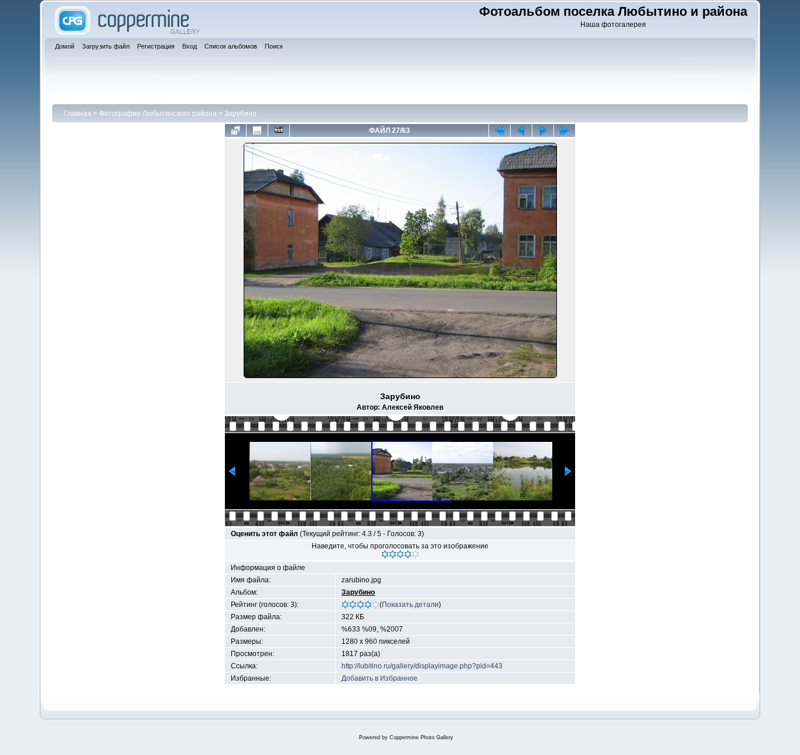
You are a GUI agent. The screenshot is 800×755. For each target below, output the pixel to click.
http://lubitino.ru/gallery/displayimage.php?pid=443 (421, 666)
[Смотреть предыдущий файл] (521, 130)
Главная (77, 113)
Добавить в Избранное (379, 678)
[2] (392, 554)
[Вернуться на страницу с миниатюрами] (235, 130)
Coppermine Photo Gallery (421, 737)
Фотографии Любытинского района (158, 113)
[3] (400, 554)
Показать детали (410, 604)
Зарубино (240, 113)
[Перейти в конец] (564, 130)
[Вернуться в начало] (499, 130)
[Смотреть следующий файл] (542, 130)
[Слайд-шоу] (278, 130)
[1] (385, 554)
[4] (408, 554)
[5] (415, 554)
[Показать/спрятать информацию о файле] (257, 130)
